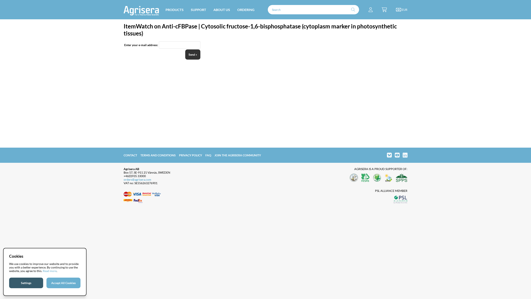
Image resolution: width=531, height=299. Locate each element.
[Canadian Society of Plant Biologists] (377, 178)
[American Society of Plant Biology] (354, 178)
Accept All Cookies (63, 283)
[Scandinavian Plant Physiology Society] (401, 178)
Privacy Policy (190, 155)
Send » (193, 54)
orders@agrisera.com (137, 179)
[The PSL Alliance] (400, 199)
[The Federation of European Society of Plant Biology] (365, 178)
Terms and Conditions (158, 155)
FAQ (208, 155)
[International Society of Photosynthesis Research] (388, 178)
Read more (50, 271)
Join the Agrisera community (237, 155)
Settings (26, 283)
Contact (130, 155)
